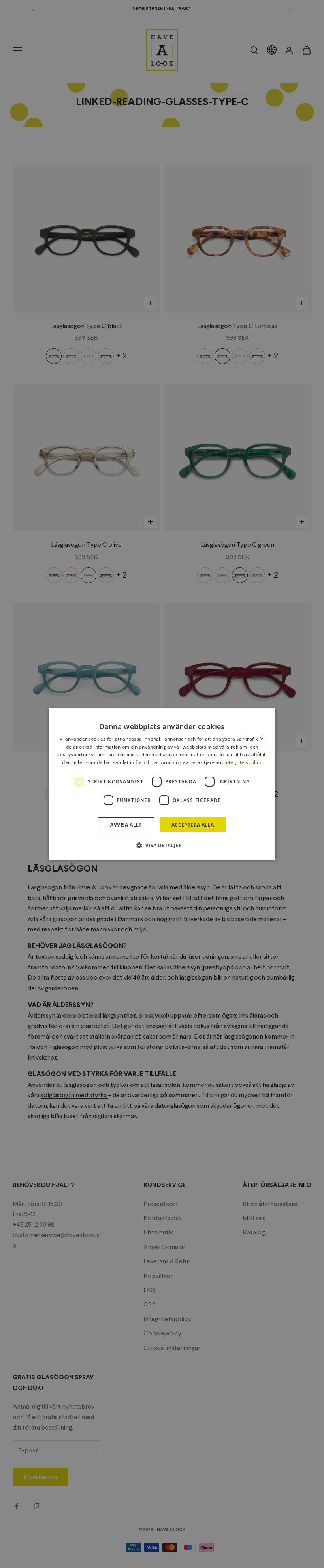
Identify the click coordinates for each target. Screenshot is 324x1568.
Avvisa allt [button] (125, 824)
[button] (162, 845)
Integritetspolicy (243, 762)
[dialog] (162, 784)
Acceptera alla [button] (192, 824)
